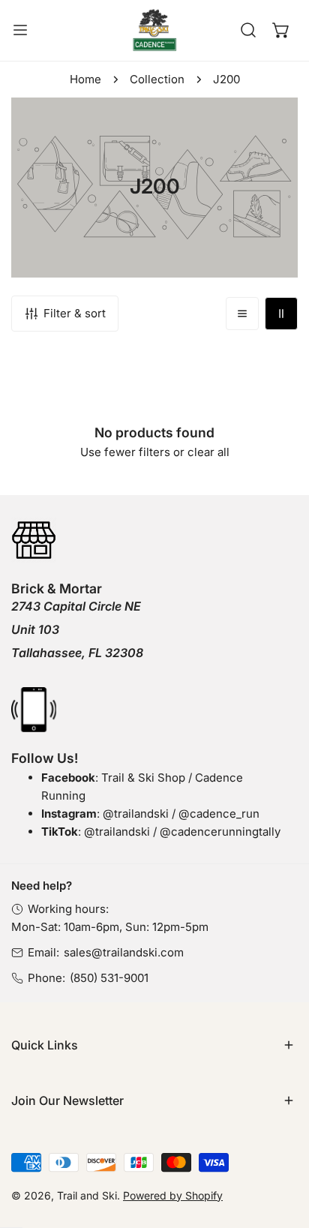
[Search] (248, 30)
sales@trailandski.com (124, 952)
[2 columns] (281, 313)
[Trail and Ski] (154, 30)
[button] (281, 30)
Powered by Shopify (173, 1195)
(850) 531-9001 (109, 978)
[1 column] (242, 313)
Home (85, 79)
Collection (157, 79)
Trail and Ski (87, 1195)
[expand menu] (20, 30)
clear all (209, 452)
